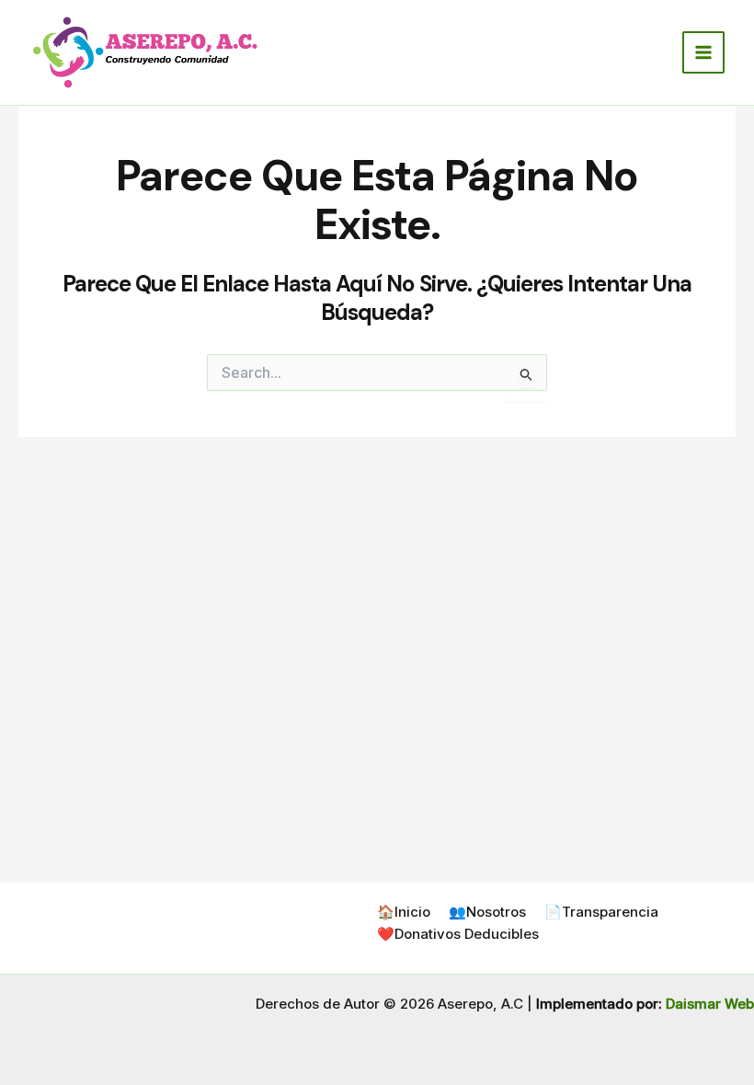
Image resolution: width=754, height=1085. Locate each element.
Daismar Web (710, 1003)
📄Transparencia (601, 911)
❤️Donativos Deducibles (458, 933)
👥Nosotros (487, 911)
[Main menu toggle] (703, 52)
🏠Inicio (403, 911)
